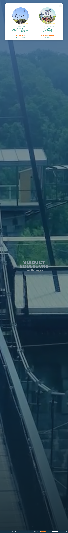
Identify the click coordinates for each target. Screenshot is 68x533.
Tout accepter (43, 531)
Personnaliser (55, 531)
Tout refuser (49, 531)
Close (60, 5)
